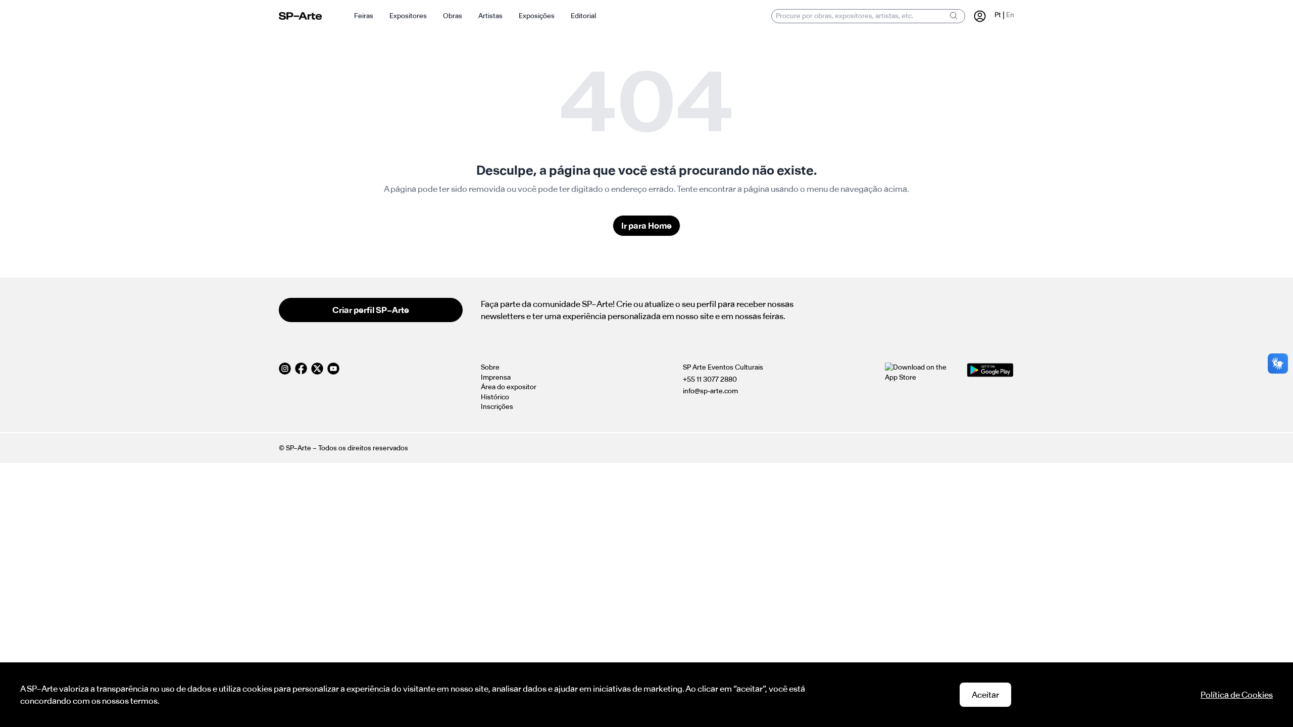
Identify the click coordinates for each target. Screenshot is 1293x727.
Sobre (490, 367)
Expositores (408, 16)
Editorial (583, 16)
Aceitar (985, 695)
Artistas (490, 16)
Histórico (495, 397)
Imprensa (496, 377)
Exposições (537, 16)
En (1010, 15)
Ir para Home (646, 226)
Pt (997, 15)
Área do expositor (508, 387)
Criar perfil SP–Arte (370, 310)
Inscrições (497, 406)
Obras (452, 16)
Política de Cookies (1237, 695)
